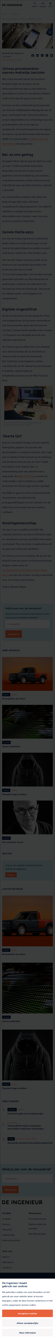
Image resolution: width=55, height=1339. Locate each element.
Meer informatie (27, 1332)
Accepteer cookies (27, 1313)
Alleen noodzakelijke (27, 1322)
